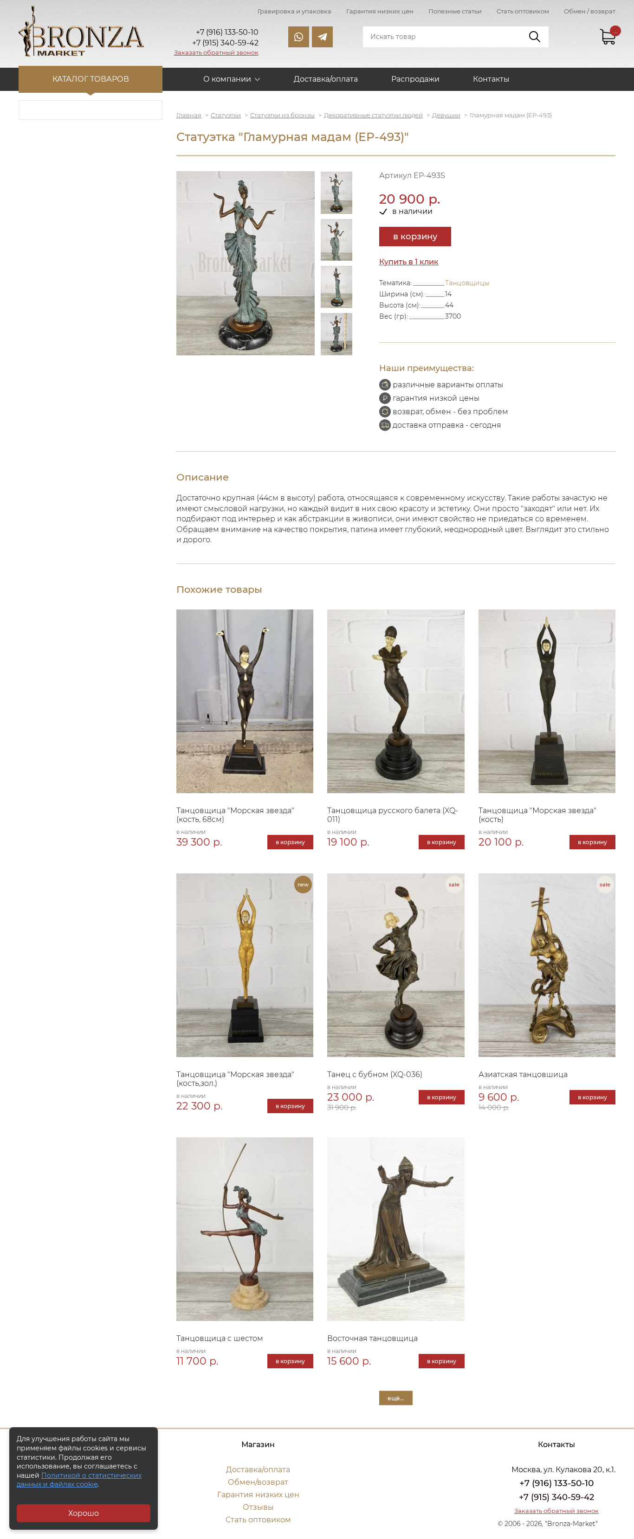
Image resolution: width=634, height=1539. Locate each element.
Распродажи (415, 79)
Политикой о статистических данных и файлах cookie (79, 1480)
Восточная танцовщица (372, 1338)
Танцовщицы (467, 283)
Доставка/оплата (326, 79)
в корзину (415, 236)
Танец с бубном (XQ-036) (374, 1074)
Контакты (491, 79)
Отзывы (258, 1507)
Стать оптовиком (523, 11)
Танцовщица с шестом (219, 1338)
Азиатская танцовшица (523, 1074)
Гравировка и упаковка (294, 11)
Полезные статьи (455, 11)
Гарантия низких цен (380, 11)
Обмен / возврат (589, 11)
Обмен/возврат (258, 1482)
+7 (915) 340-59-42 (556, 1497)
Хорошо (83, 1513)
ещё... (396, 1397)
